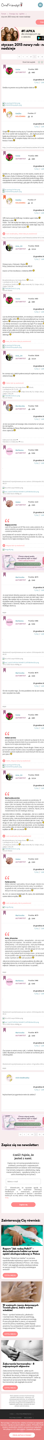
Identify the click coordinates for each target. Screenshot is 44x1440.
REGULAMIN (28, 1418)
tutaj (6, 1197)
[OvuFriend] (11, 6)
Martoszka (20, 577)
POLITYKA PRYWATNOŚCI (24, 1414)
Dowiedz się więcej (33, 1429)
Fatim (18, 69)
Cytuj (36, 82)
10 (31, 57)
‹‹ (19, 56)
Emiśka (18, 113)
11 (34, 57)
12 (38, 57)
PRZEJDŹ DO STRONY (22, 1435)
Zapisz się (23, 1204)
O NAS (12, 1414)
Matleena (19, 450)
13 (42, 57)
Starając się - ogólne (16, 14)
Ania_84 (19, 246)
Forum (3, 14)
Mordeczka (20, 406)
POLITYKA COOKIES (15, 1418)
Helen (18, 502)
